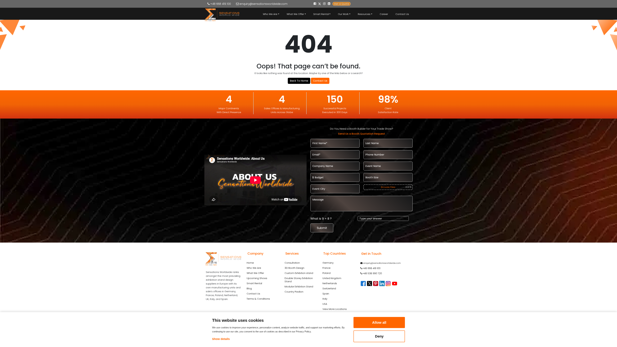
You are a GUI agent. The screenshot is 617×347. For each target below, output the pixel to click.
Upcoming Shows (257, 278)
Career (384, 14)
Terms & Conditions (258, 298)
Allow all (379, 322)
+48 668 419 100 (220, 4)
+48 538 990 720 (372, 273)
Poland (326, 273)
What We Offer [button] (295, 14)
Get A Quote (341, 3)
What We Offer (255, 273)
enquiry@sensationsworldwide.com (263, 4)
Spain (325, 293)
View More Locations (334, 309)
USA (324, 304)
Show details (221, 339)
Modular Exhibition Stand (299, 286)
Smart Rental (254, 283)
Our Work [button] (343, 14)
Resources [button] (364, 14)
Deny (379, 336)
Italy (324, 298)
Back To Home (299, 81)
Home (250, 262)
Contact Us (402, 14)
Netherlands (329, 283)
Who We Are (254, 268)
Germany (328, 262)
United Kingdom (331, 278)
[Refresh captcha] (354, 218)
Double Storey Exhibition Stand (299, 280)
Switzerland (329, 288)
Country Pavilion (294, 291)
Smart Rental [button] (321, 14)
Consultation (292, 262)
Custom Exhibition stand (299, 273)
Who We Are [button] (270, 14)
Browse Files (388, 187)
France (326, 268)
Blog (249, 288)
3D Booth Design (294, 268)
